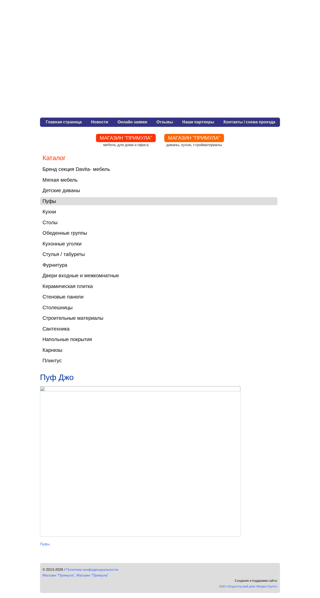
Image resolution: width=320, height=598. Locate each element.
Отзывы (164, 122)
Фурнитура (54, 265)
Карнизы (52, 350)
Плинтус (52, 360)
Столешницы (57, 307)
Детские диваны (61, 190)
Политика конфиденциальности (92, 569)
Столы (50, 222)
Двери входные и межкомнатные (80, 275)
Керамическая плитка (67, 286)
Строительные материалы (72, 318)
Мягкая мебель (60, 180)
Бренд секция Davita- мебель (76, 169)
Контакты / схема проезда (249, 122)
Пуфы (49, 201)
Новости (99, 122)
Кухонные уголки (62, 243)
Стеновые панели (63, 297)
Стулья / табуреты (63, 254)
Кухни (49, 211)
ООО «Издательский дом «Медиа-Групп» (248, 586)
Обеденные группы (64, 233)
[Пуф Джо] (140, 390)
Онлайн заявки (132, 122)
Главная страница (64, 122)
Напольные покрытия (67, 339)
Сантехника (56, 329)
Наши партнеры (198, 122)
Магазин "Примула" (58, 575)
